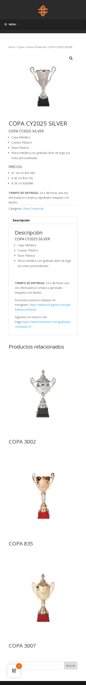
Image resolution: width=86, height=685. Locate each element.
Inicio (12, 47)
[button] (71, 58)
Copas (21, 47)
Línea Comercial (36, 47)
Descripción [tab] (21, 220)
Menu (12, 24)
